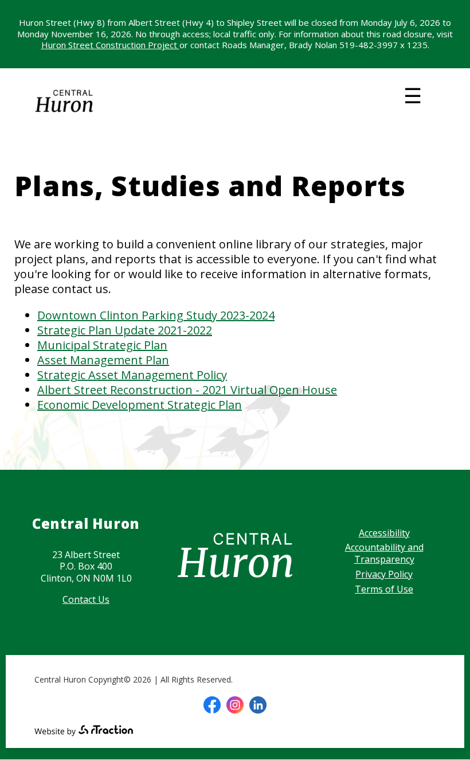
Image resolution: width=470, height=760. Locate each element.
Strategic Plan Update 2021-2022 (124, 330)
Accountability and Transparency (384, 553)
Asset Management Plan (103, 360)
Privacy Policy (384, 574)
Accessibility (384, 533)
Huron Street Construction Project (110, 44)
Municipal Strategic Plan (102, 345)
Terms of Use (384, 589)
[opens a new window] (212, 705)
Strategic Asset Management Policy (132, 375)
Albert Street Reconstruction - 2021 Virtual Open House (187, 389)
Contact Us (85, 599)
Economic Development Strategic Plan (139, 404)
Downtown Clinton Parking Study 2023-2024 (156, 315)
